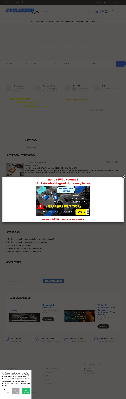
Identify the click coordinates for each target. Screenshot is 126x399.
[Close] (123, 176)
